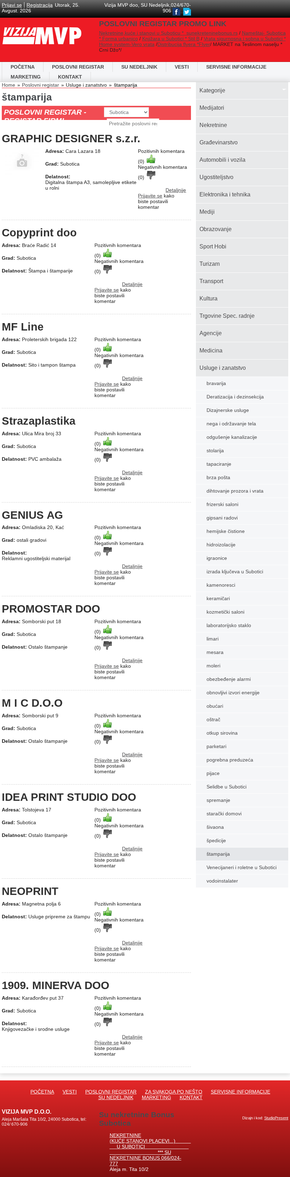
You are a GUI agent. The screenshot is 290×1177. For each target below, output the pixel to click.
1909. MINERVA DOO (55, 985)
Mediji (207, 212)
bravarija (216, 383)
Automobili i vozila (222, 160)
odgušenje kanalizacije (232, 437)
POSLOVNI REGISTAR (78, 67)
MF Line (23, 327)
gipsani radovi (222, 518)
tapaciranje (219, 464)
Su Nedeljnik (115, 1097)
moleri (213, 665)
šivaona (215, 827)
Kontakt (70, 77)
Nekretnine (213, 125)
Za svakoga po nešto (173, 1092)
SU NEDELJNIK (139, 67)
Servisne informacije (236, 67)
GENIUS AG (32, 515)
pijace (213, 773)
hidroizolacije (221, 544)
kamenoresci (221, 585)
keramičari (218, 598)
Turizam (209, 264)
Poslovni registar (40, 85)
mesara (215, 652)
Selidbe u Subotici (226, 787)
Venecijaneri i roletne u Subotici (242, 867)
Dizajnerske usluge (228, 410)
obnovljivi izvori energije (233, 692)
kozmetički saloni (225, 612)
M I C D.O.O (32, 703)
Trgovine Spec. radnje (227, 316)
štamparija (125, 85)
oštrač (213, 719)
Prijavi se (12, 5)
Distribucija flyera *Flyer (183, 44)
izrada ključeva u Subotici (235, 571)
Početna (23, 67)
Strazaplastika (38, 421)
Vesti (182, 67)
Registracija (40, 5)
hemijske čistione (226, 531)
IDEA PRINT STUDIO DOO (69, 797)
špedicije (216, 840)
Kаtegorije (212, 90)
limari (213, 639)
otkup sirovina (222, 733)
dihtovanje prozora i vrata (235, 491)
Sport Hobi (212, 246)
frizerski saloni (222, 504)
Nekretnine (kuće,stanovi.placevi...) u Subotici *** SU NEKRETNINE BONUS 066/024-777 (150, 1149)
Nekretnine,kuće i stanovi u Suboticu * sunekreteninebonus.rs (168, 33)
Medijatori (211, 108)
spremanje (218, 800)
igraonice (217, 558)
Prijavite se (150, 196)
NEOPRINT (30, 891)
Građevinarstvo (218, 142)
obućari (215, 706)
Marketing (26, 77)
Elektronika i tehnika (224, 194)
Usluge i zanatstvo (222, 368)
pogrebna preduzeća (230, 760)
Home (8, 85)
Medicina (210, 351)
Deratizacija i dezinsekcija (235, 397)
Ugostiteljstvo (216, 177)
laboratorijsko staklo (229, 625)
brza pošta (218, 477)
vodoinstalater (222, 881)
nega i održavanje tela (231, 423)
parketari (216, 746)
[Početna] (42, 28)
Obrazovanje (215, 229)
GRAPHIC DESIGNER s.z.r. (71, 138)
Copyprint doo (39, 232)
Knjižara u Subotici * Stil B (170, 38)
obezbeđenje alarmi (229, 679)
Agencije (210, 333)
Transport (211, 281)
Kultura (208, 298)
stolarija (215, 450)
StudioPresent (276, 1118)
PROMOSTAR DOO (51, 609)
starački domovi (224, 813)
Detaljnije (176, 190)
